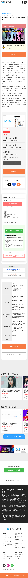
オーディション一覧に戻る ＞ (14, 354)
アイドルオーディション (19, 537)
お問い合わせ (18, 558)
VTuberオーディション (20, 547)
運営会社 (4, 535)
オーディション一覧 (7, 537)
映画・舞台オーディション (20, 545)
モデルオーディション (20, 539)
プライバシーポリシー (7, 556)
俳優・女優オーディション (20, 541)
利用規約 (4, 554)
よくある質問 (18, 556)
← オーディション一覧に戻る (8, 13)
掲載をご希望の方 (19, 554)
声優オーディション (19, 543)
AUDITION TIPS (6, 543)
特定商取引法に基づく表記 (7, 559)
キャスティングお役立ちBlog (7, 545)
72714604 (5, 159)
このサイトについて (7, 541)
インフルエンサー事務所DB (7, 539)
